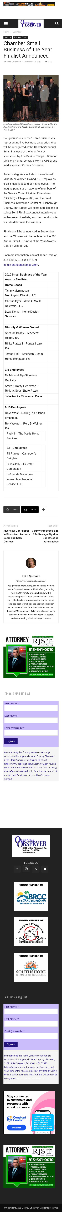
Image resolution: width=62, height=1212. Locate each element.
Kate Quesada (14, 61)
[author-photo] (31, 571)
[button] (5, 23)
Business (17, 31)
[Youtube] (45, 869)
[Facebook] (17, 869)
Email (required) (14, 728)
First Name (11, 703)
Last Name (11, 715)
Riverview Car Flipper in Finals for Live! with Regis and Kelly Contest (16, 536)
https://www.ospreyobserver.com (31, 581)
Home (6, 31)
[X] (35, 869)
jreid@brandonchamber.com (20, 264)
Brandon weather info (29, 815)
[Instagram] (26, 868)
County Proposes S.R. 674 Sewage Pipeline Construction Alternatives (45, 536)
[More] (43, 509)
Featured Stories (20, 37)
